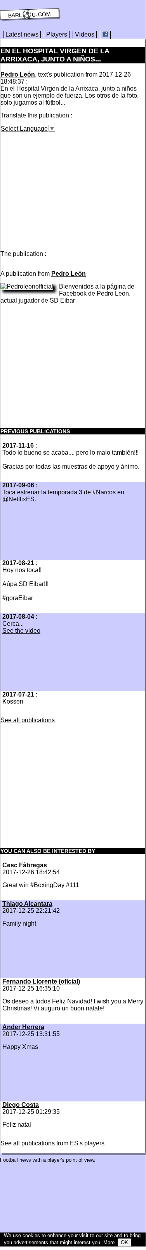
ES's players (87, 1143)
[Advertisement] (65, 186)
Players (56, 34)
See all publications (27, 720)
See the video (21, 630)
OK (124, 1242)
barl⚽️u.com (29, 14)
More (109, 1242)
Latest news (21, 34)
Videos (84, 34)
